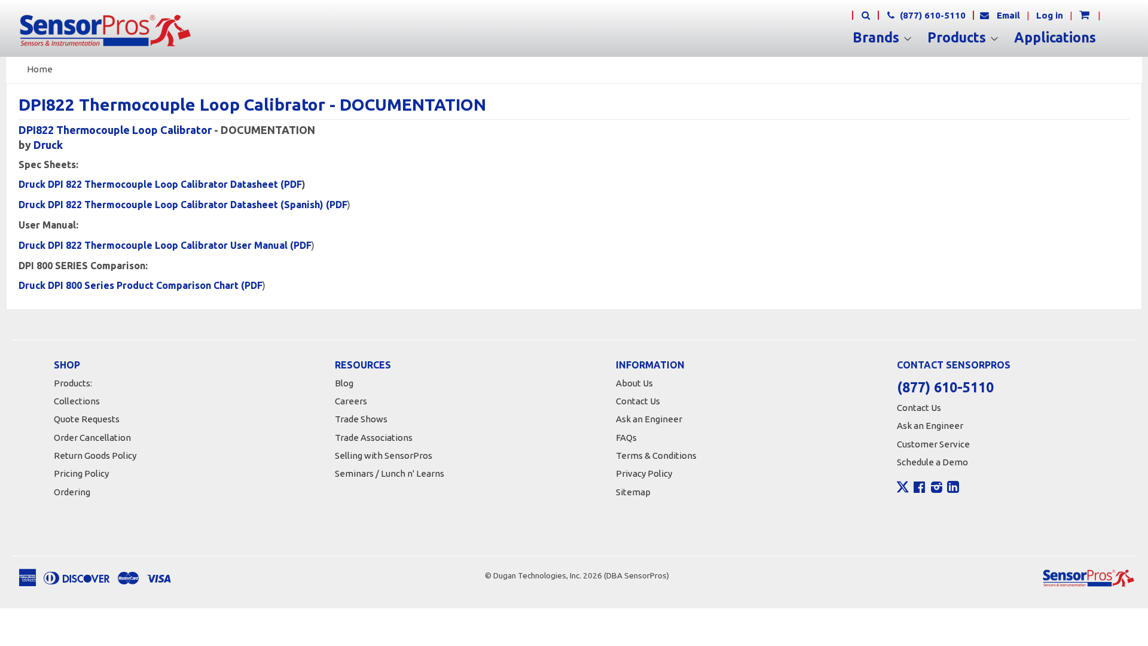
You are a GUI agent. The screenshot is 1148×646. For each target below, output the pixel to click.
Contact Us (638, 401)
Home (40, 69)
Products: (73, 383)
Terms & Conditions (656, 455)
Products (958, 38)
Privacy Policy (644, 473)
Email (1008, 15)
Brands (878, 38)
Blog (344, 383)
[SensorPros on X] (903, 490)
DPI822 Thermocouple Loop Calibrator (115, 130)
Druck (48, 145)
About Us (634, 383)
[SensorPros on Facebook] (919, 488)
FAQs (626, 437)
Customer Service (933, 444)
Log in (1049, 15)
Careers (351, 401)
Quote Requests (87, 419)
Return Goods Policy (95, 455)
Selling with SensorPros (383, 455)
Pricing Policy (81, 473)
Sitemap (633, 492)
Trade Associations (374, 437)
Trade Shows (361, 419)
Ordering (72, 492)
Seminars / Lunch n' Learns (389, 473)
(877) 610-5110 (931, 15)
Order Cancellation (92, 437)
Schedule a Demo (932, 462)
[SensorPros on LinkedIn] (953, 488)
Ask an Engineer (649, 419)
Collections (77, 401)
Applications (1055, 38)
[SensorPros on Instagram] (936, 488)
